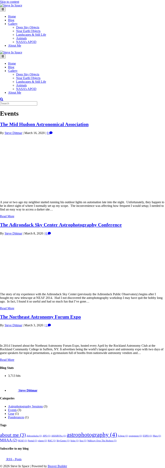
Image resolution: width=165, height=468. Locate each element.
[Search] (1, 99)
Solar (74, 441)
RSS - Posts (14, 459)
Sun (83, 441)
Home (12, 16)
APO (47, 436)
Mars (157, 436)
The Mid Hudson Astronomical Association (44, 124)
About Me (14, 45)
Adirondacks (34, 436)
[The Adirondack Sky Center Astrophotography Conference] (39, 287)
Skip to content (9, 1)
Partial (32, 441)
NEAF (22, 441)
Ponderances (16, 417)
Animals (21, 38)
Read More (7, 216)
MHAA (8, 440)
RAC (52, 441)
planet (42, 441)
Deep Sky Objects (27, 27)
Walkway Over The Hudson (102, 441)
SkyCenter (63, 441)
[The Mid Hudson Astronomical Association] (60, 195)
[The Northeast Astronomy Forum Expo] (7, 338)
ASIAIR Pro (58, 436)
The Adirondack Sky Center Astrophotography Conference (61, 224)
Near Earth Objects (28, 31)
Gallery (13, 23)
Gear (11, 413)
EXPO (147, 436)
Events (12, 410)
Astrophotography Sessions (25, 406)
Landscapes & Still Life (31, 34)
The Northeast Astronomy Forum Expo (40, 316)
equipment (135, 436)
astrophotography (92, 434)
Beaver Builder (57, 466)
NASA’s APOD (26, 42)
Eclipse (123, 436)
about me (13, 435)
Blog (11, 20)
